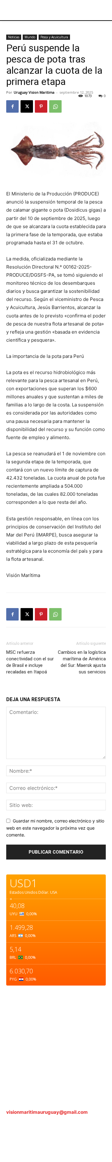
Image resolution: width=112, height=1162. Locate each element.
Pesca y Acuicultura (54, 37)
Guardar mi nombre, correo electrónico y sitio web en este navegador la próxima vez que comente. (55, 827)
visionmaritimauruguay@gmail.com (47, 1112)
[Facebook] (12, 106)
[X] (27, 106)
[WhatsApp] (55, 106)
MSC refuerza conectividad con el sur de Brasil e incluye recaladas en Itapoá (30, 662)
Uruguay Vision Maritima (34, 92)
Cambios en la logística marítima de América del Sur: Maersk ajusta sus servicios (82, 662)
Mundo (30, 37)
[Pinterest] (41, 106)
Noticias (13, 37)
